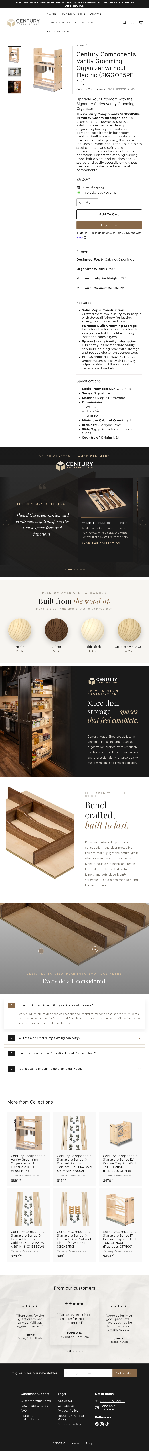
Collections (84, 22)
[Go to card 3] (73, 569)
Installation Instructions (30, 1417)
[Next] (143, 521)
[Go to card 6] (84, 569)
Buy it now (109, 225)
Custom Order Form (36, 1401)
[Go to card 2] (68, 569)
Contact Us (66, 1405)
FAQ (24, 1410)
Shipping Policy (69, 1424)
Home (51, 13)
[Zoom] (48, 70)
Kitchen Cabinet (72, 13)
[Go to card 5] (81, 569)
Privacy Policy (68, 1410)
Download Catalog (35, 1405)
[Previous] (6, 521)
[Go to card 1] (65, 569)
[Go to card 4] (77, 569)
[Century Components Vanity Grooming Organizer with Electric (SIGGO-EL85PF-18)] (28, 1149)
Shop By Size (58, 31)
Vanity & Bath (59, 22)
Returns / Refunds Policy (72, 1417)
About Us (65, 1401)
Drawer (97, 13)
